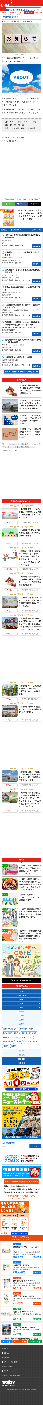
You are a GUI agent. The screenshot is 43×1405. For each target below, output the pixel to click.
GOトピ (4, 12)
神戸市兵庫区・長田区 (10, 1033)
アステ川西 (5, 447)
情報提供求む (8, 1357)
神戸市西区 (7, 1037)
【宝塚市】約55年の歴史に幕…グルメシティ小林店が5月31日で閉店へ (30, 709)
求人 (21, 12)
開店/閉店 (29, 12)
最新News (13, 12)
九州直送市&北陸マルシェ (26, 447)
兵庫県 (30, 21)
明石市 (5, 1046)
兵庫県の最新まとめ (10, 1029)
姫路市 (13, 1046)
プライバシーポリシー (11, 1371)
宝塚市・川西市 (27, 1037)
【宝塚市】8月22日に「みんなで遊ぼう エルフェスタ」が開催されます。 (30, 897)
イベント (13, 447)
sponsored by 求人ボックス (33, 230)
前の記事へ (9, 199)
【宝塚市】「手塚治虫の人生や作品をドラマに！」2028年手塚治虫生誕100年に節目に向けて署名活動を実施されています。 (30, 936)
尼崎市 (19, 1042)
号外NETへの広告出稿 (11, 1362)
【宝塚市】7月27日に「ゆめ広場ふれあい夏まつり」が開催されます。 (30, 532)
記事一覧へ (21, 199)
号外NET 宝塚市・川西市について (14, 1375)
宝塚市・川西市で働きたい (12, 230)
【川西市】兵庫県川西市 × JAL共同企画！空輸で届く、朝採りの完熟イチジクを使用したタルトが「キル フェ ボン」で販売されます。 (30, 884)
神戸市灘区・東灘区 (26, 1029)
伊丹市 (16, 1037)
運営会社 (6, 1353)
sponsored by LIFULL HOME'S (21, 1239)
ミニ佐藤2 (14, 450)
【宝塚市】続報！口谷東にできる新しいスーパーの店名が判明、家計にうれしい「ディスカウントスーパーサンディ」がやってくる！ (30, 623)
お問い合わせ (8, 1366)
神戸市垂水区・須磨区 (29, 1033)
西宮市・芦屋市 (8, 1042)
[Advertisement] (21, 476)
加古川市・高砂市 (31, 1042)
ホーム (6, 1348)
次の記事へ (33, 199)
